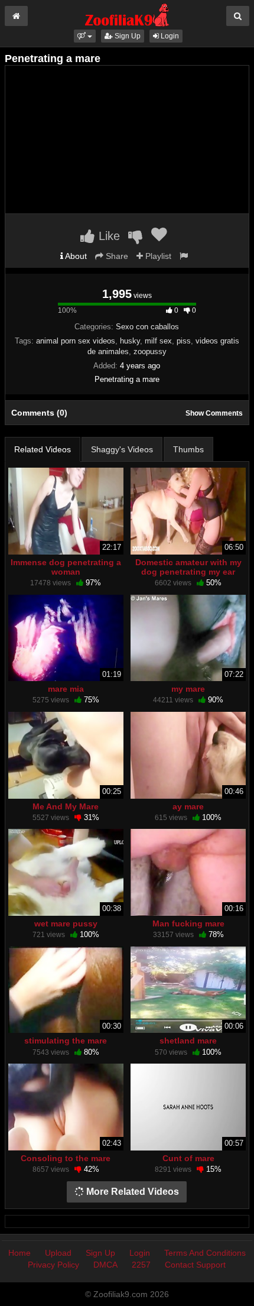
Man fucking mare (188, 923)
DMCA (105, 1264)
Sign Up (127, 36)
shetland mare (188, 1040)
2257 (141, 1264)
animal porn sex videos (75, 340)
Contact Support (195, 1264)
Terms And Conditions (205, 1253)
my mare (188, 688)
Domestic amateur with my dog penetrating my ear (188, 567)
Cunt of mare (188, 1158)
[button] (85, 36)
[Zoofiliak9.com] (127, 14)
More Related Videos (131, 1192)
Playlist (157, 256)
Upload (58, 1253)
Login (169, 36)
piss (184, 340)
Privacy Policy (53, 1264)
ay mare (188, 806)
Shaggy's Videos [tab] (122, 449)
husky (130, 340)
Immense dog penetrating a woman (66, 567)
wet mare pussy (65, 923)
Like (107, 235)
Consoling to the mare (65, 1158)
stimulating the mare (65, 1040)
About (75, 256)
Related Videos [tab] (42, 449)
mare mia (66, 688)
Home (19, 1253)
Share (115, 256)
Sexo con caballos (147, 326)
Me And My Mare (65, 806)
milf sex (158, 340)
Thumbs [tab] (188, 449)
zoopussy (150, 351)
